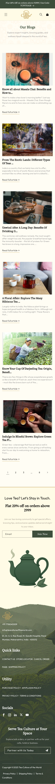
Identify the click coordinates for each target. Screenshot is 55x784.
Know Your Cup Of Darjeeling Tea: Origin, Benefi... (27, 370)
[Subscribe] (47, 750)
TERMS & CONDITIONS (30, 695)
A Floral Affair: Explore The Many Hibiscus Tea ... (22, 299)
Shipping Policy (25, 773)
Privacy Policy (9, 773)
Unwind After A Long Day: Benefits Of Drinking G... (24, 229)
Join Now (42, 534)
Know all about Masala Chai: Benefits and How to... (26, 90)
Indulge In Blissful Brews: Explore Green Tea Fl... (26, 438)
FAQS (4, 667)
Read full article (10, 112)
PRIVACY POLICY (10, 695)
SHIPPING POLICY (17, 667)
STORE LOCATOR (24, 659)
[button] (6, 14)
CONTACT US (8, 659)
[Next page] (47, 472)
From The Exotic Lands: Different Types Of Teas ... (26, 161)
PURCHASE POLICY (11, 688)
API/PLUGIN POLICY (31, 688)
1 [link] (7, 472)
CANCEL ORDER (41, 659)
